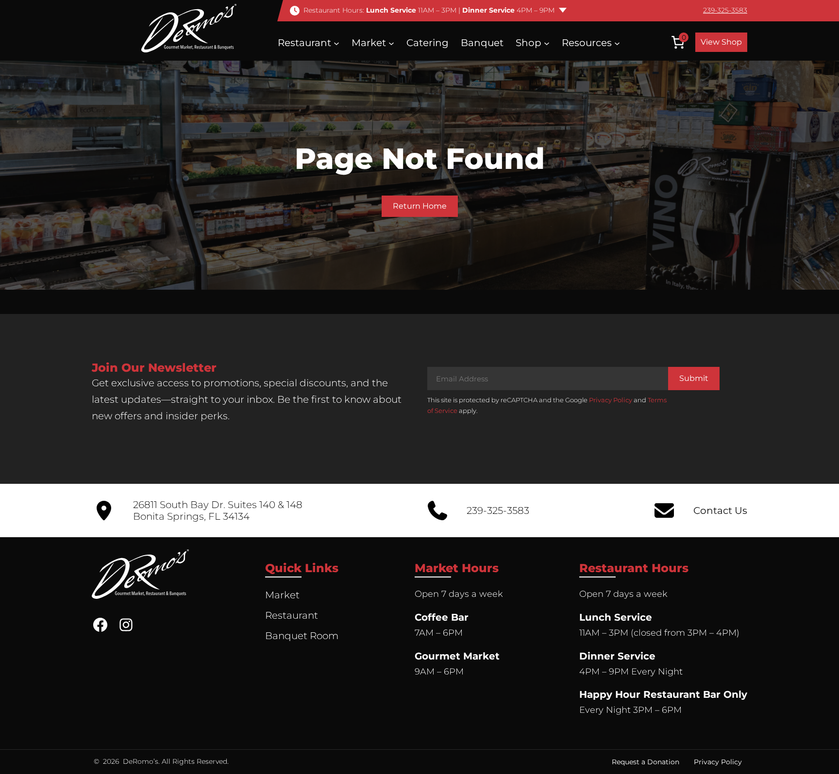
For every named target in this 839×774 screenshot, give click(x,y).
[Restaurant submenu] (336, 43)
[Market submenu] (391, 43)
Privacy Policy (610, 400)
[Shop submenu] (547, 43)
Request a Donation (645, 762)
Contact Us (720, 510)
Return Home (420, 206)
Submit (693, 378)
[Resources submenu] (617, 43)
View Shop (721, 42)
